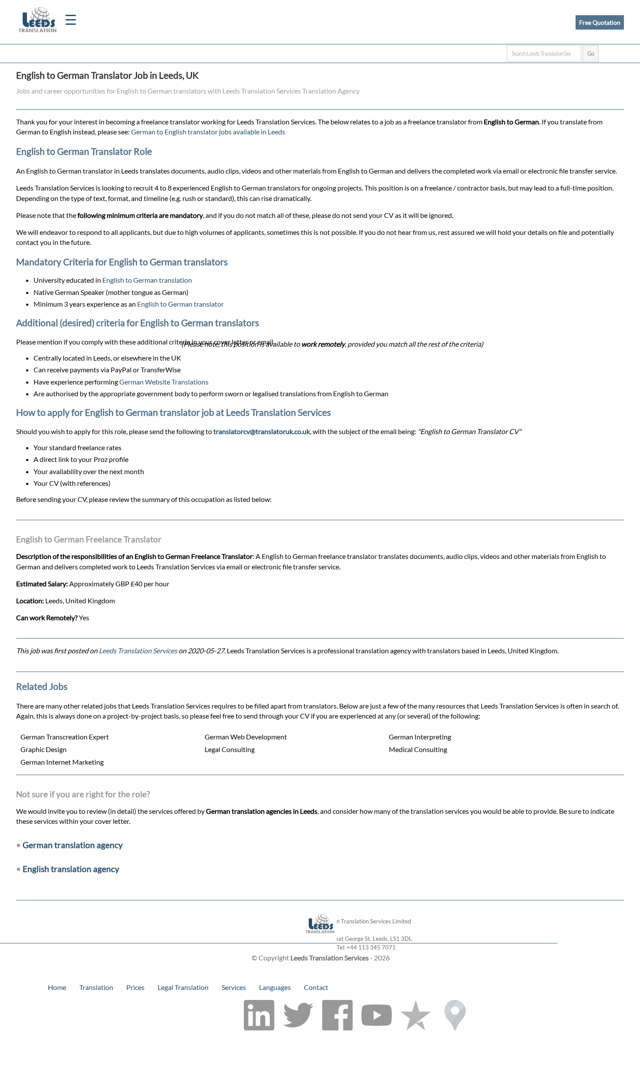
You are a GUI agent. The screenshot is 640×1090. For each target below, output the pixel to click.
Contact (316, 987)
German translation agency (73, 845)
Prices (135, 987)
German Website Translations (164, 382)
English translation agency (71, 869)
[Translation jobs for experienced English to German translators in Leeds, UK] (320, 939)
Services (234, 987)
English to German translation (147, 280)
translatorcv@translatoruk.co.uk (261, 431)
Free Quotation (599, 22)
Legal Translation (183, 987)
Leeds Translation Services (138, 650)
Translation (96, 987)
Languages (275, 987)
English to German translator (180, 304)
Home (57, 987)
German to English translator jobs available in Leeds (208, 131)
